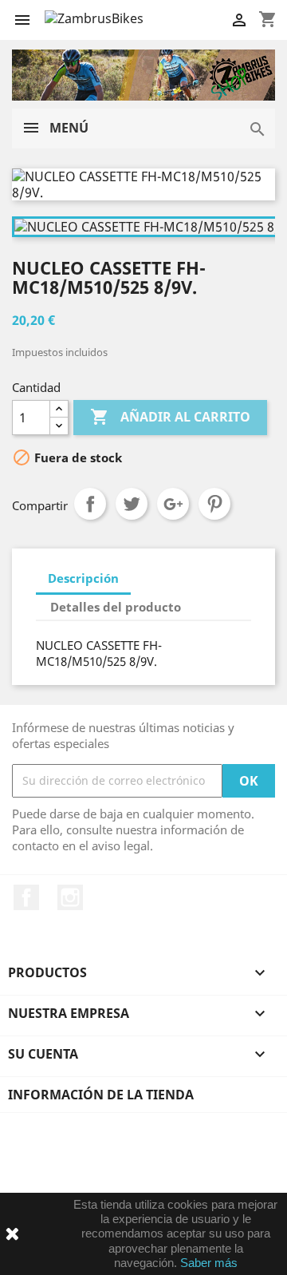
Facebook (26, 897)
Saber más (209, 1262)
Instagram (70, 897)
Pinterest (214, 504)
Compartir (90, 504)
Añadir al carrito (170, 416)
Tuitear (131, 504)
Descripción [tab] (83, 578)
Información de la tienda (101, 1094)
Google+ (173, 504)
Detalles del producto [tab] (115, 607)
